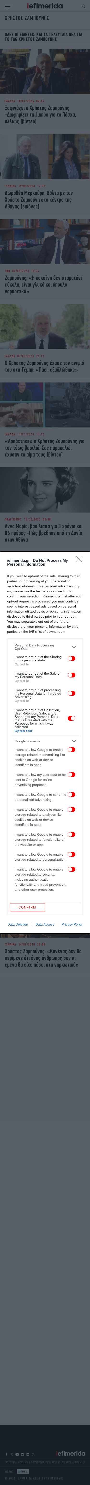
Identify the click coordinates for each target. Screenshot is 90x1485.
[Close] (80, 560)
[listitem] (45, 647)
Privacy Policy (72, 924)
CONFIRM (27, 907)
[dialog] (45, 742)
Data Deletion (17, 924)
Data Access (45, 924)
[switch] (71, 658)
